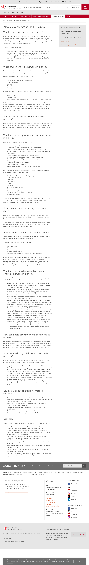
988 (47, 513)
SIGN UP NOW (77, 534)
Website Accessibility (52, 506)
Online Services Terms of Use (25, 559)
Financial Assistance (52, 500)
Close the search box (80, 7)
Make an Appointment (68, 45)
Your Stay (14, 16)
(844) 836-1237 (14, 466)
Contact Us (49, 498)
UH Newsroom (50, 502)
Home (4, 20)
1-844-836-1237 (65, 41)
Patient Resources (58, 16)
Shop (67, 7)
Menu (85, 8)
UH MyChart (62, 7)
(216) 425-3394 (50, 495)
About (6, 16)
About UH (49, 504)
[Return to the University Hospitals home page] (11, 7)
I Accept (78, 561)
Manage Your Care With (16, 492)
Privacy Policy (39, 559)
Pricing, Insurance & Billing (41, 16)
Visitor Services (25, 16)
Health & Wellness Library (24, 20)
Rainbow (53, 7)
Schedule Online (68, 2)
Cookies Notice (51, 559)
